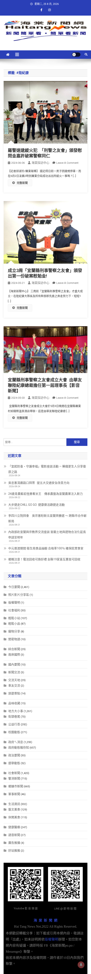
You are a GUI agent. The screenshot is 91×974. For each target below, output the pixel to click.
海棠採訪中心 (40, 162)
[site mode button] (76, 54)
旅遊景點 (14, 693)
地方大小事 (15, 711)
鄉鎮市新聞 (15, 786)
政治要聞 (14, 755)
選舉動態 (14, 763)
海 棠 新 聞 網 (45, 920)
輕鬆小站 (14, 618)
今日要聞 (14, 587)
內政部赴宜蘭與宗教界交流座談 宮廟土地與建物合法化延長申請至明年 (47, 534)
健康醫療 (14, 827)
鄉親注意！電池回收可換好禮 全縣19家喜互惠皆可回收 (44, 559)
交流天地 (14, 680)
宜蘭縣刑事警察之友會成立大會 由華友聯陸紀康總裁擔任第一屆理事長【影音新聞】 (45, 385)
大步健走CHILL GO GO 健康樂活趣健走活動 (36, 504)
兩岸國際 (14, 654)
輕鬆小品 (14, 623)
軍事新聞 (14, 794)
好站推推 (14, 850)
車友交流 (14, 685)
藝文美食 (14, 809)
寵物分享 (14, 631)
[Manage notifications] (81, 964)
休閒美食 (14, 817)
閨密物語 (14, 639)
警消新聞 (14, 778)
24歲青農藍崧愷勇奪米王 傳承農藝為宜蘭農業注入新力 (45, 493)
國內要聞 (14, 664)
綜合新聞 (14, 649)
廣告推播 (14, 842)
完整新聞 (22, 182)
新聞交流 (14, 672)
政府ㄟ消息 (15, 742)
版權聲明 (14, 602)
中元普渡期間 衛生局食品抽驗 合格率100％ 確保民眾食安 (45, 548)
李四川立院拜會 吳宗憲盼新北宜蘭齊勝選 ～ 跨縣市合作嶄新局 (47, 518)
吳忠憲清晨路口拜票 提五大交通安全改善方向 (38, 482)
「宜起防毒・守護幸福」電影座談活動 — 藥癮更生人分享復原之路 (47, 469)
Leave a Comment (67, 162)
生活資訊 (14, 804)
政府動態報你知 (18, 747)
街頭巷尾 (14, 716)
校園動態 (14, 732)
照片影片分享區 (18, 594)
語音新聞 (14, 835)
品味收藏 (14, 703)
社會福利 (14, 610)
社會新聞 (14, 773)
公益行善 (14, 724)
